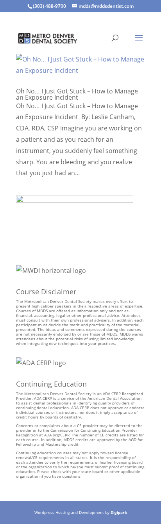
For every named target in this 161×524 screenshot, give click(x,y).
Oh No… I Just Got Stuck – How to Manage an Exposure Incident (77, 94)
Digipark (119, 512)
